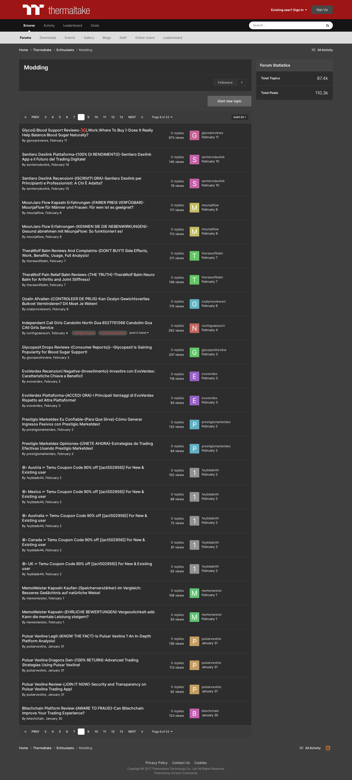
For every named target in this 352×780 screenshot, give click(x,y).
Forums (25, 38)
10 (96, 117)
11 (104, 117)
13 (121, 117)
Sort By (239, 117)
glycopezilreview (39, 357)
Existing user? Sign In (288, 10)
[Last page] (142, 117)
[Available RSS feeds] (328, 748)
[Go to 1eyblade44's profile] (194, 472)
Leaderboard (172, 38)
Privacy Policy (157, 763)
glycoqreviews (37, 140)
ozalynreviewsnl (39, 309)
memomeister (37, 598)
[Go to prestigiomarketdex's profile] (194, 424)
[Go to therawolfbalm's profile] (194, 256)
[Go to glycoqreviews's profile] (194, 135)
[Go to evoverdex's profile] (194, 376)
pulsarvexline (36, 646)
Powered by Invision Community (176, 773)
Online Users (145, 38)
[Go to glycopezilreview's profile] (194, 352)
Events (70, 38)
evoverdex (34, 381)
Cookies (200, 763)
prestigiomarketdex (41, 429)
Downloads (48, 38)
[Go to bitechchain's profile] (194, 713)
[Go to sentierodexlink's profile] (194, 159)
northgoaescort (38, 333)
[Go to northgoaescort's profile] (194, 328)
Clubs (95, 25)
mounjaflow (35, 213)
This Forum (308, 25)
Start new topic (229, 101)
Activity (49, 25)
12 (112, 117)
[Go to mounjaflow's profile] (194, 207)
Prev (35, 117)
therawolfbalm (37, 261)
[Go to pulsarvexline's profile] (194, 641)
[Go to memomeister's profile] (194, 593)
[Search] (327, 25)
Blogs (107, 38)
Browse (29, 25)
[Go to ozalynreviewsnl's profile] (194, 304)
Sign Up (322, 9)
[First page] (25, 117)
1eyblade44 (35, 478)
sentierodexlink (38, 164)
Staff (123, 38)
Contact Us (181, 763)
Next (132, 117)
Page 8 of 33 (161, 117)
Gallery (89, 38)
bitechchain (35, 718)
